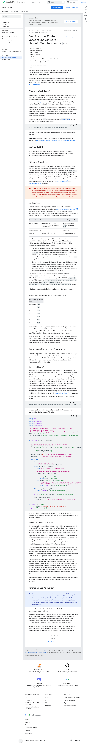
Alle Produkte (28, 733)
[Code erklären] (71, 125)
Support (66, 703)
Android (47, 697)
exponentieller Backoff (61, 393)
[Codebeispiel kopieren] (76, 125)
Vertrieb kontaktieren (72, 7)
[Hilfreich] (74, 30)
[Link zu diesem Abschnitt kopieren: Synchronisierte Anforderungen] (55, 523)
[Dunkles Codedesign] (73, 125)
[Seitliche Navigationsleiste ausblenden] (20, 741)
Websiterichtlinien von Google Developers (35, 652)
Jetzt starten (57, 7)
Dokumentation (34, 32)
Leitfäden (5, 11)
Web (46, 703)
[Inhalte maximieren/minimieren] (40, 48)
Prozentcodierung (34, 183)
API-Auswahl (28, 700)
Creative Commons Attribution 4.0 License (70, 649)
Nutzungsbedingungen (70, 705)
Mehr (40, 2)
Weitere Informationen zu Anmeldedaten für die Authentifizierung (55, 140)
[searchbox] (11, 16)
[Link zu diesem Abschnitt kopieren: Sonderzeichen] (42, 203)
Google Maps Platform (48, 30)
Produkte (33, 2)
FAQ (26, 697)
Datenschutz (42, 740)
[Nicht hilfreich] (76, 30)
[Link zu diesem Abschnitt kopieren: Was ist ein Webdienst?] (52, 91)
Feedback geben (71, 37)
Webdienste (48, 705)
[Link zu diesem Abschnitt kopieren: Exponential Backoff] (46, 367)
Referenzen (14, 11)
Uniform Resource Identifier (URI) (66, 209)
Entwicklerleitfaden (34, 84)
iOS (45, 700)
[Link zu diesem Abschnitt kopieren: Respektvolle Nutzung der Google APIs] (67, 349)
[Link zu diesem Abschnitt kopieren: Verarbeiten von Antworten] (55, 588)
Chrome (27, 722)
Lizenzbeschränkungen (36, 102)
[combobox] (56, 2)
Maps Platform (18, 2)
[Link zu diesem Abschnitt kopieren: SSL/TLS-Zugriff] (44, 147)
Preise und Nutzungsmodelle (72, 697)
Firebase (27, 725)
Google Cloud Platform (31, 727)
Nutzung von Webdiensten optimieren (32, 707)
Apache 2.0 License (44, 650)
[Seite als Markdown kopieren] (64, 43)
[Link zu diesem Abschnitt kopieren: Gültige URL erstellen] (50, 162)
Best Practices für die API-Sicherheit (32, 703)
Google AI (27, 730)
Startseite (31, 30)
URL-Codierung (61, 181)
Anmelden (83, 2)
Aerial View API (8, 7)
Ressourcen (24, 11)
